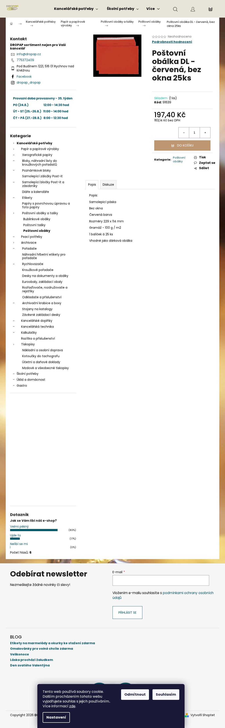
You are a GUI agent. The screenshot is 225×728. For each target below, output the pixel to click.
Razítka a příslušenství (38, 338)
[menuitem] (76, 9)
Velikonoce (19, 654)
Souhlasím (166, 694)
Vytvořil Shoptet (203, 715)
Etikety (27, 198)
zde (72, 706)
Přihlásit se (127, 612)
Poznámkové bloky (36, 170)
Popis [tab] (92, 184)
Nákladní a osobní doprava (42, 350)
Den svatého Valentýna (30, 665)
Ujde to (15, 535)
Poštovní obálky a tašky (40, 213)
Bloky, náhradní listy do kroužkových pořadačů (39, 163)
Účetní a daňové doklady (41, 362)
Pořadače (29, 248)
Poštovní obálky (36, 231)
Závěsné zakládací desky (41, 315)
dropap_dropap (29, 82)
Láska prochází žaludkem (31, 660)
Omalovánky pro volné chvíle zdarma (41, 648)
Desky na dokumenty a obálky (45, 276)
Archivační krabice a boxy (41, 303)
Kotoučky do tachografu (41, 356)
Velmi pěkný (19, 526)
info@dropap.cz (29, 54)
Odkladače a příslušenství (42, 297)
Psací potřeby (31, 236)
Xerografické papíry (37, 155)
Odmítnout (135, 694)
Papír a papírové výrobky (40, 149)
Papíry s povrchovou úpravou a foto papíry (46, 205)
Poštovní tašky (34, 225)
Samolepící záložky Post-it (42, 176)
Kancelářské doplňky (36, 320)
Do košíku (185, 145)
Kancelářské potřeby (34, 143)
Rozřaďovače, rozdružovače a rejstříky (44, 289)
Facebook (24, 76)
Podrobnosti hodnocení (172, 42)
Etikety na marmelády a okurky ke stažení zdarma (52, 643)
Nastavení (56, 717)
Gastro (22, 385)
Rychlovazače (32, 264)
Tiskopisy (28, 344)
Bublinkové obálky (36, 219)
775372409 (25, 60)
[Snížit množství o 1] (184, 132)
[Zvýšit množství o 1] (205, 132)
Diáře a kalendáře (35, 192)
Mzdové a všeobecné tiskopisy (45, 368)
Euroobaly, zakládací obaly (42, 282)
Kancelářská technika (37, 326)
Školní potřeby (27, 373)
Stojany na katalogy (37, 309)
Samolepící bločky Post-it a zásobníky (43, 184)
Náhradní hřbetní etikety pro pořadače (43, 256)
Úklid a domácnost (31, 379)
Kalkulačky (29, 332)
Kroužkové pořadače (37, 270)
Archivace (28, 242)
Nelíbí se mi (19, 544)
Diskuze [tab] (108, 184)
